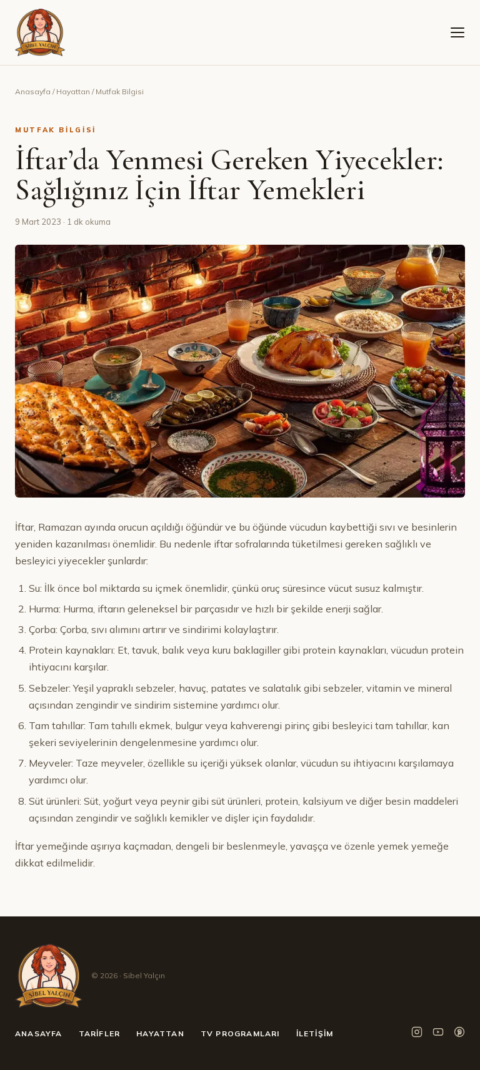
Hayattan (73, 91)
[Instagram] (416, 1034)
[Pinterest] (459, 1034)
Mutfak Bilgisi (120, 91)
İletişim (315, 1033)
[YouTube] (438, 1034)
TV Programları (240, 1033)
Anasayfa (33, 91)
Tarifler (100, 1033)
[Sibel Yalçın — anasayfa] (40, 32)
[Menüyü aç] (457, 32)
